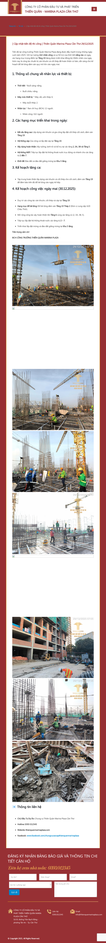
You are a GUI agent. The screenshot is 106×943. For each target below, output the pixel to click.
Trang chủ (12, 26)
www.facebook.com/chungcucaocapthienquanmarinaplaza (53, 835)
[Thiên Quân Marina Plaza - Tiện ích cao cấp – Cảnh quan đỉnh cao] (15, 7)
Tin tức (21, 26)
